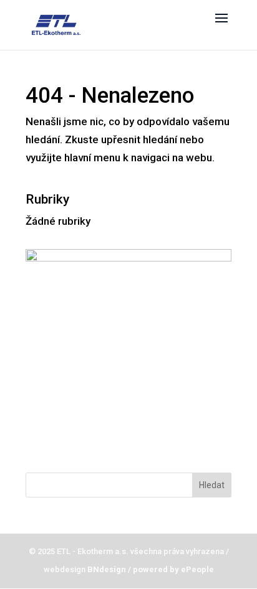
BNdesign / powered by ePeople (149, 569)
